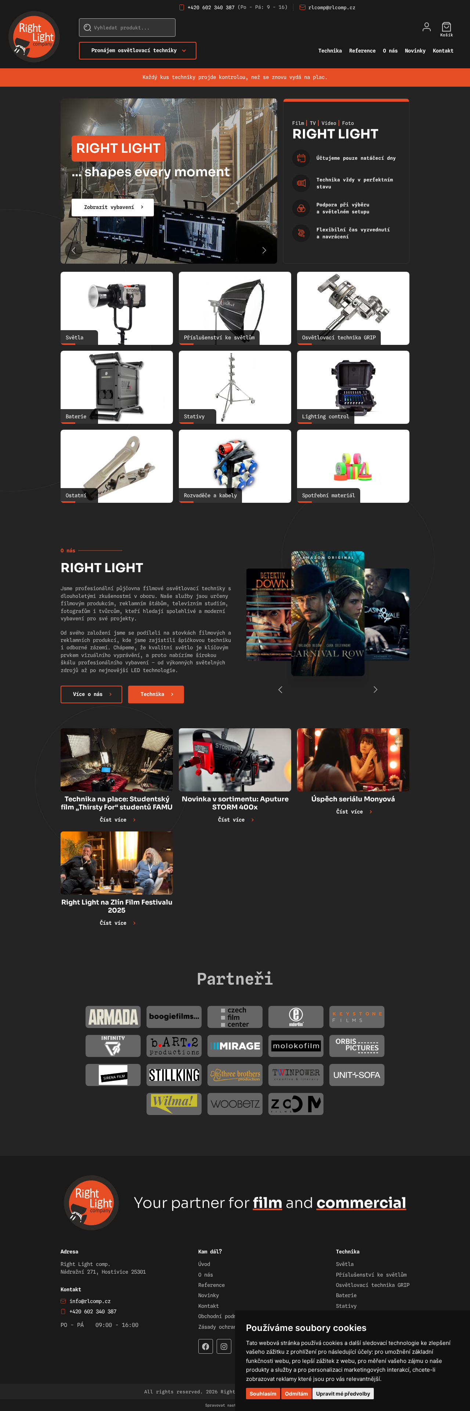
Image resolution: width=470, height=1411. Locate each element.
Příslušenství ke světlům (371, 1275)
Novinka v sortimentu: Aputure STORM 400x (235, 803)
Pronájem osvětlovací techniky (134, 50)
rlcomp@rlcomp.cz (331, 7)
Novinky (415, 51)
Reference (362, 51)
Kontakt (443, 51)
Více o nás (87, 694)
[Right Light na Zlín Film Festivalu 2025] (117, 863)
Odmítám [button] (296, 1393)
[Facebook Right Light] (205, 1346)
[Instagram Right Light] (224, 1346)
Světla (345, 1264)
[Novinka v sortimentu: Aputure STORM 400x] (235, 759)
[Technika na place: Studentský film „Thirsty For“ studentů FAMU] (117, 759)
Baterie (346, 1295)
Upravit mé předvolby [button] (343, 1393)
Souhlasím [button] (263, 1393)
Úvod (204, 1264)
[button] (264, 250)
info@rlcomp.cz (90, 1301)
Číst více (113, 820)
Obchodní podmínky (223, 1316)
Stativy (346, 1306)
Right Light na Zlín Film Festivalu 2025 (117, 906)
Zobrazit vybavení (109, 207)
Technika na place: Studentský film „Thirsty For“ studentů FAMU (117, 803)
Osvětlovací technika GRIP (372, 1285)
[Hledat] (87, 27)
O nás (390, 51)
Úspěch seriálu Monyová (353, 799)
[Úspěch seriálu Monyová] (353, 759)
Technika (330, 51)
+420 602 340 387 (211, 7)
